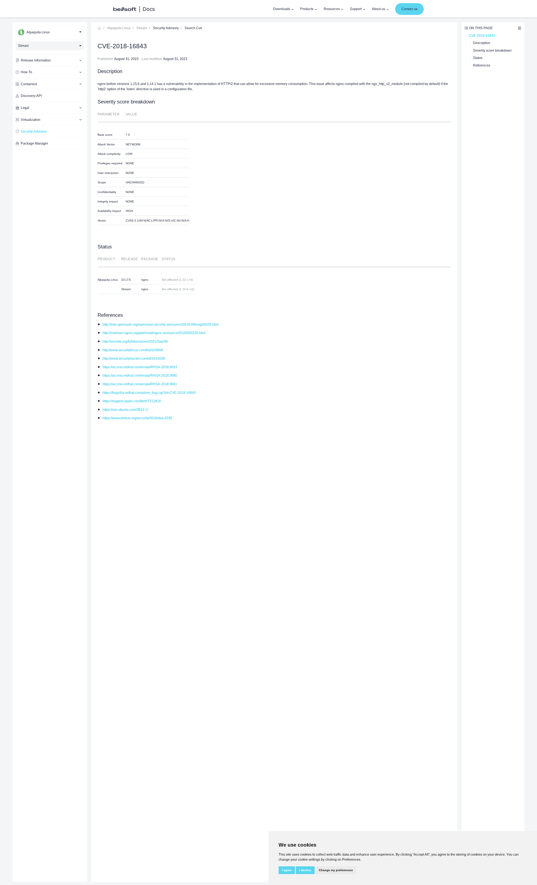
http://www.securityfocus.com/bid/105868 (133, 350)
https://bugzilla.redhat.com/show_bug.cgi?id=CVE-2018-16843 (149, 392)
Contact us (409, 9)
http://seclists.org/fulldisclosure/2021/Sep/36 (135, 341)
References (481, 65)
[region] (50, 452)
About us (378, 9)
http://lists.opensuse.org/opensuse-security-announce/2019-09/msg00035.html (161, 324)
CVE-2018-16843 (482, 35)
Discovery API (31, 96)
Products (306, 9)
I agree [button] (287, 870)
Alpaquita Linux (118, 28)
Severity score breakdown (492, 50)
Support (356, 9)
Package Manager (34, 143)
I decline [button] (305, 870)
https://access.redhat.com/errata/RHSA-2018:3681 (140, 384)
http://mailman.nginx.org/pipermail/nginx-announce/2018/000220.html (154, 333)
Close (519, 28)
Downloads (281, 9)
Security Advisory (34, 131)
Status (477, 58)
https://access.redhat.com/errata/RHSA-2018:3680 (140, 375)
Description (481, 43)
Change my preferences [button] (336, 870)
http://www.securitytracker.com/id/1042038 (134, 358)
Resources (332, 9)
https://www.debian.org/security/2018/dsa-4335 (137, 418)
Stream (141, 28)
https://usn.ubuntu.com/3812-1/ (125, 409)
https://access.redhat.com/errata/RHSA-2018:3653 (140, 367)
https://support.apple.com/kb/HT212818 (132, 401)
